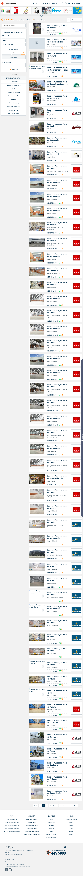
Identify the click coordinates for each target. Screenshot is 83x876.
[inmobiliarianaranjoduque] (76, 99)
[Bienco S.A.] (57, 10)
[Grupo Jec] (46, 10)
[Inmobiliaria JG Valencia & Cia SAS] (26, 10)
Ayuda (51, 831)
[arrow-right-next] (70, 805)
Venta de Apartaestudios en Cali (12, 825)
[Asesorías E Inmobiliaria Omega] (5, 10)
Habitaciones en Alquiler (31, 828)
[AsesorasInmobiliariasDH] (76, 155)
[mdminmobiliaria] (76, 57)
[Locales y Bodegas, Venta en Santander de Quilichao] (37, 71)
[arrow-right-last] (75, 805)
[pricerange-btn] (23, 53)
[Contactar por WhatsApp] (60, 34)
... (67, 806)
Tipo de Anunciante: (6, 62)
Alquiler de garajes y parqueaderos (31, 834)
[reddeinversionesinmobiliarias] (76, 113)
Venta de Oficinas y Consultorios (12, 828)
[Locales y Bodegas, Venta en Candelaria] (37, 127)
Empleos (71, 828)
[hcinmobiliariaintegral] (76, 127)
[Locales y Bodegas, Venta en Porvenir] (37, 285)
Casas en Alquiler (32, 822)
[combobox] (14, 25)
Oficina (51, 819)
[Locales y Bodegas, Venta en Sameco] (37, 509)
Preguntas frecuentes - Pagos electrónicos (14, 864)
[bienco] (76, 141)
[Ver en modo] (68, 20)
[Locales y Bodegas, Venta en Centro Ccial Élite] (37, 479)
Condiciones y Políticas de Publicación (13, 854)
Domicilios (51, 825)
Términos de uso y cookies (11, 862)
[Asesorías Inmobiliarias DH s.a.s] (36, 10)
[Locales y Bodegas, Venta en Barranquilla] (37, 141)
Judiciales (71, 834)
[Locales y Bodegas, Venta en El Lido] (37, 112)
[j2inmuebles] (76, 524)
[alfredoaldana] (76, 169)
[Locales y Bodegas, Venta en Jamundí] (37, 56)
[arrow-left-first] (36, 805)
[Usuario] (62, 3)
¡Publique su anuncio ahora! (71, 819)
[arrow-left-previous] (40, 805)
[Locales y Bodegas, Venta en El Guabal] (37, 779)
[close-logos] (41, 15)
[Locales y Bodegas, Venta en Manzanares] (37, 98)
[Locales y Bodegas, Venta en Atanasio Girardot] (37, 43)
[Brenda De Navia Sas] (67, 10)
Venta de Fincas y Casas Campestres (12, 831)
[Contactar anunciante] (62, 34)
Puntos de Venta (51, 822)
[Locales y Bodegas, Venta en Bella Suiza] (37, 737)
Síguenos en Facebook (51, 834)
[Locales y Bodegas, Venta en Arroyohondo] (37, 183)
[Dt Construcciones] (16, 10)
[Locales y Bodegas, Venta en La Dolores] (37, 723)
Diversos (71, 831)
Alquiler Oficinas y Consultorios (32, 831)
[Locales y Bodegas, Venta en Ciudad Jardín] (37, 793)
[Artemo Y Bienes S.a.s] (77, 10)
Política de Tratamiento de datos (12, 857)
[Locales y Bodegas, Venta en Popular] (37, 751)
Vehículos (71, 825)
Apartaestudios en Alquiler (32, 825)
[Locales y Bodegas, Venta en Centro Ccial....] (37, 85)
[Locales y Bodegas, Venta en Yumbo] (37, 169)
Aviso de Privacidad (9, 859)
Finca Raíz (35, 3)
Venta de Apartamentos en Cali (12, 822)
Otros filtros (13, 57)
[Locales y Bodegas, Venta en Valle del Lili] (37, 155)
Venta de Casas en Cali (12, 819)
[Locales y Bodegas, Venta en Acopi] (37, 567)
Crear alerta (14, 69)
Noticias (54, 3)
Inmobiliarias (46, 3)
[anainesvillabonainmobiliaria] (76, 85)
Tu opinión (82, 436)
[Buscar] (24, 25)
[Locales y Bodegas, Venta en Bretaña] (37, 28)
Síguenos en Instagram (51, 837)
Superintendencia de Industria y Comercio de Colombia (17, 866)
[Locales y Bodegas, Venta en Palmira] (37, 226)
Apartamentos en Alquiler (31, 819)
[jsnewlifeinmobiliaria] (76, 29)
